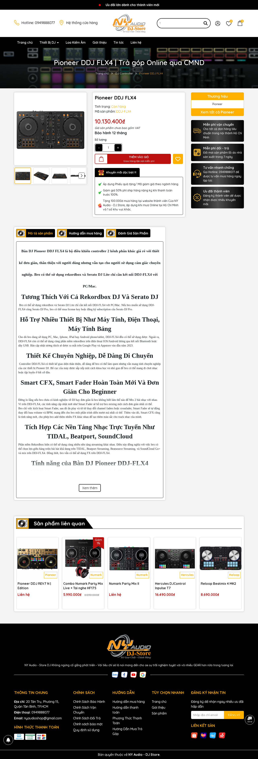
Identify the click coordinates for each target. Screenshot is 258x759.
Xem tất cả (217, 112)
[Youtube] (133, 674)
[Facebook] (124, 674)
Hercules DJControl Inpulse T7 (170, 586)
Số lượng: (101, 139)
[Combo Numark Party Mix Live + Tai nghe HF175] (83, 558)
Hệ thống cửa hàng (82, 22)
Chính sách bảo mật (88, 724)
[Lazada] (203, 735)
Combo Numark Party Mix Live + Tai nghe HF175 (83, 586)
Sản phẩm (159, 713)
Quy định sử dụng (86, 730)
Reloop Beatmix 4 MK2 (218, 584)
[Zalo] (115, 674)
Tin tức (118, 42)
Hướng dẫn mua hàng (128, 702)
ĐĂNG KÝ (234, 715)
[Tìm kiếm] (206, 23)
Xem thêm (89, 488)
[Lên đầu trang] (250, 735)
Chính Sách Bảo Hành (89, 702)
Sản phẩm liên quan (59, 523)
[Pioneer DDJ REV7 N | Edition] (37, 558)
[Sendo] (222, 735)
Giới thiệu (100, 42)
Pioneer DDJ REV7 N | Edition (34, 586)
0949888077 (45, 22)
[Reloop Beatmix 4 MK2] (220, 558)
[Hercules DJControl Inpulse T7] (175, 558)
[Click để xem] (50, 129)
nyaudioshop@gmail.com (43, 718)
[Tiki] (213, 735)
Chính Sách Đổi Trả (87, 718)
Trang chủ (25, 42)
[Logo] (129, 23)
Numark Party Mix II (124, 584)
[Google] (143, 674)
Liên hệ (136, 42)
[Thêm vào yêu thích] (178, 159)
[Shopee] (194, 735)
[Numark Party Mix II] (129, 558)
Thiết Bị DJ (48, 42)
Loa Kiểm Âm (76, 42)
